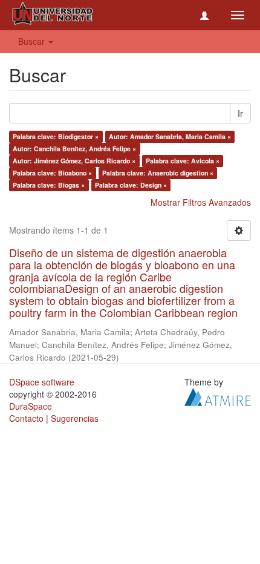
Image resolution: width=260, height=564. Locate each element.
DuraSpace (30, 406)
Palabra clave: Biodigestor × (56, 136)
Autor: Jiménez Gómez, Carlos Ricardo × (74, 160)
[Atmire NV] (217, 395)
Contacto (26, 418)
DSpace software (41, 382)
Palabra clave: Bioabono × (52, 172)
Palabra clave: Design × (131, 184)
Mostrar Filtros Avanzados (201, 202)
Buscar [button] (32, 41)
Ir (240, 113)
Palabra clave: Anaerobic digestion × (157, 172)
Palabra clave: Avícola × (182, 160)
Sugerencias (75, 418)
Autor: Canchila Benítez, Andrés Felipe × (74, 148)
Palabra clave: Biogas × (49, 184)
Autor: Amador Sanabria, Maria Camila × (170, 136)
